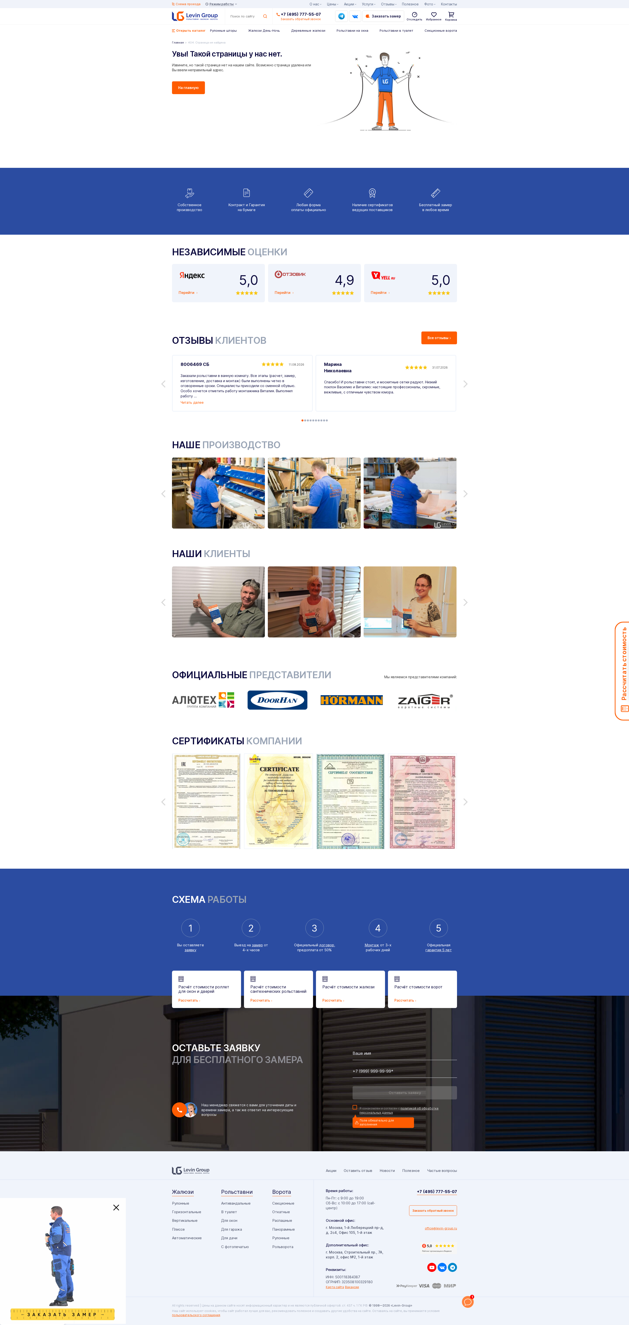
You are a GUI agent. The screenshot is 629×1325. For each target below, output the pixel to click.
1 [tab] (302, 420)
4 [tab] (311, 420)
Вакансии (352, 1287)
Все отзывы (438, 338)
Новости (387, 1170)
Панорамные (283, 1229)
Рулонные (180, 1203)
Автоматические (187, 1238)
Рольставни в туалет (396, 30)
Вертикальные (185, 1220)
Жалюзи (183, 1192)
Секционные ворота (441, 30)
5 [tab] (313, 420)
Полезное (410, 4)
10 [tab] (327, 420)
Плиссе (178, 1229)
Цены (331, 4)
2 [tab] (305, 420)
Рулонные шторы (223, 30)
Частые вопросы (442, 1170)
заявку (190, 950)
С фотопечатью (235, 1246)
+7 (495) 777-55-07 (301, 14)
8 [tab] (321, 420)
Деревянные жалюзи (308, 30)
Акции (349, 4)
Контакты (449, 4)
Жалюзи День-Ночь (264, 30)
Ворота (281, 1192)
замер (257, 945)
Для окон (229, 1220)
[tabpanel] (242, 383)
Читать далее (192, 402)
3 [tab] (308, 420)
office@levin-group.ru (441, 1228)
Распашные (282, 1220)
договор (326, 945)
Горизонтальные (186, 1212)
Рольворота (282, 1246)
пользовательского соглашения (196, 1315)
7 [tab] (319, 420)
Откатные (281, 1212)
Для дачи (229, 1238)
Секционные (283, 1203)
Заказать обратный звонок (433, 1210)
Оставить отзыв (358, 1170)
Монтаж (372, 945)
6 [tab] (316, 420)
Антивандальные (236, 1203)
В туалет (229, 1212)
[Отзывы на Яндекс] (438, 1248)
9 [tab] (324, 420)
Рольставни (237, 1192)
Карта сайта (335, 1287)
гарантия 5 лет (439, 950)
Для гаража (231, 1229)
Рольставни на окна (352, 30)
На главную (188, 88)
